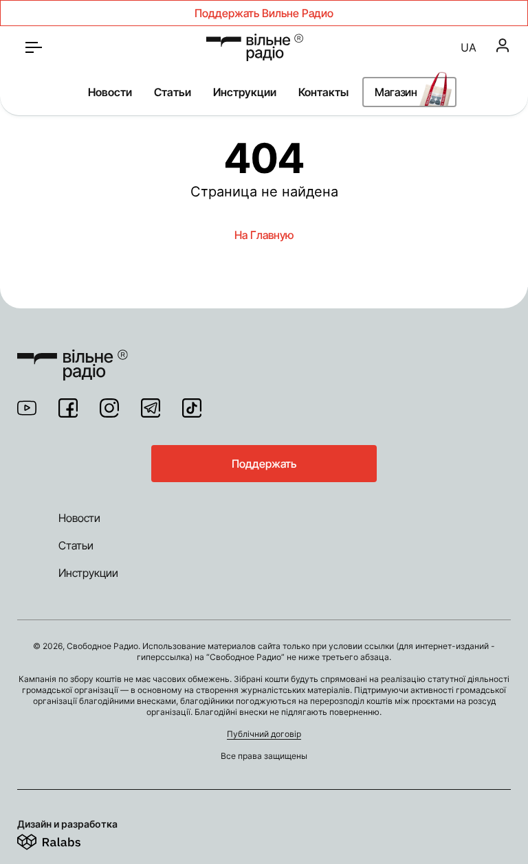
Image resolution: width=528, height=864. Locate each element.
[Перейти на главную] (254, 47)
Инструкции (244, 92)
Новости (110, 92)
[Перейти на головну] (72, 356)
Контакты (323, 92)
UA (468, 47)
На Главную (264, 235)
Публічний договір (264, 734)
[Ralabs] (65, 839)
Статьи (172, 92)
